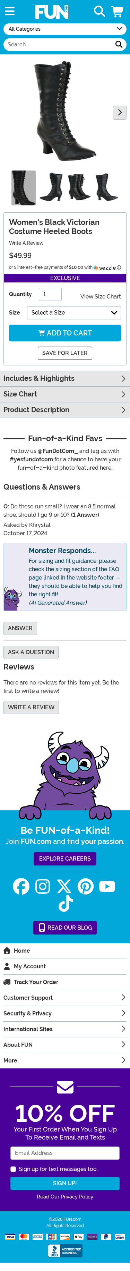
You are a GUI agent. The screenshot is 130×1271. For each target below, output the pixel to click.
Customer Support (28, 997)
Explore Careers (65, 858)
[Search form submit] (119, 44)
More (10, 1060)
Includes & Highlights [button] (39, 379)
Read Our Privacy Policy (65, 1197)
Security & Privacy (27, 1013)
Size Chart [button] (20, 394)
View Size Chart (100, 296)
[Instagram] (42, 886)
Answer (20, 628)
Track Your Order (36, 982)
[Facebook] (21, 886)
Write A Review (26, 243)
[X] (64, 886)
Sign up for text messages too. (58, 1169)
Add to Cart (68, 333)
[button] (118, 11)
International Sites (28, 1029)
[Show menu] (9, 11)
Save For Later (65, 353)
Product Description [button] (36, 410)
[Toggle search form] (99, 11)
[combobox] (57, 44)
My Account (30, 966)
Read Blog (69, 927)
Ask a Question (31, 652)
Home (22, 950)
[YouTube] (107, 886)
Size (14, 312)
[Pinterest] (85, 886)
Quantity (20, 294)
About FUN (18, 1045)
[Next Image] (120, 113)
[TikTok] (66, 903)
